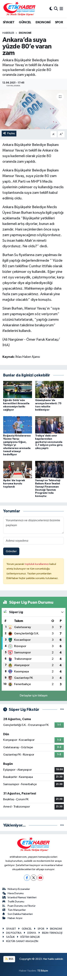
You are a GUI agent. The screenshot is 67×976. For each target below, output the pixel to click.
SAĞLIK (10, 937)
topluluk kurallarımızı (37, 564)
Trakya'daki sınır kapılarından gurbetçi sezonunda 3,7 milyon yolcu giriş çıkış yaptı (49, 442)
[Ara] (56, 8)
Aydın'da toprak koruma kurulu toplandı (14, 483)
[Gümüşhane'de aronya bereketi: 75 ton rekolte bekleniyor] (49, 389)
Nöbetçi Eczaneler (19, 889)
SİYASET (9, 22)
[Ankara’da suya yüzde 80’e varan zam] (33, 109)
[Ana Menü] (61, 8)
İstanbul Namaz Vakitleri (22, 897)
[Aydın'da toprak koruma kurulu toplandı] (17, 469)
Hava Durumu (16, 893)
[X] (34, 878)
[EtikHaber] (19, 9)
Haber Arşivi (15, 918)
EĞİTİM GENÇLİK (30, 937)
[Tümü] (62, 825)
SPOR (59, 22)
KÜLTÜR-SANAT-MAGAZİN (22, 941)
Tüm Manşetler (17, 910)
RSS (10, 959)
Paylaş (11, 133)
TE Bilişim (42, 970)
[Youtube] (40, 878)
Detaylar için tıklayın (33, 695)
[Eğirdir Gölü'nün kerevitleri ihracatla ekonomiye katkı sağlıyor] (17, 389)
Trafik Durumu (16, 901)
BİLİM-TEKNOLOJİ (52, 932)
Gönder (11, 551)
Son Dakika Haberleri (20, 914)
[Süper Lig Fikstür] (62, 709)
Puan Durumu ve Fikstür (22, 905)
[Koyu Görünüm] (51, 8)
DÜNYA (31, 932)
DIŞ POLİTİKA (14, 932)
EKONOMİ (43, 22)
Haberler (8, 33)
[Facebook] (27, 878)
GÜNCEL (25, 22)
